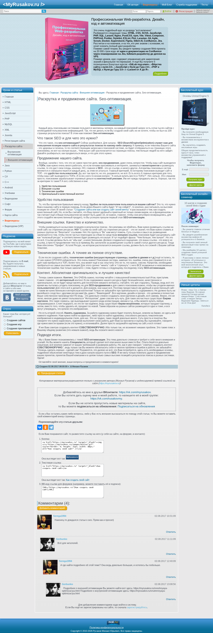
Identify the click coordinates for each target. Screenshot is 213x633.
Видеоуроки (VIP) (14, 226)
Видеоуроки (11, 198)
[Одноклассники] (45, 427)
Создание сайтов (16, 320)
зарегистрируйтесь (137, 607)
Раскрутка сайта (13, 146)
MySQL (8, 124)
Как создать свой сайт (77, 480)
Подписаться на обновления (136, 406)
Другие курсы (195, 185)
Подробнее (160, 73)
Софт (8, 204)
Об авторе (133, 4)
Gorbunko (61, 539)
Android (9, 187)
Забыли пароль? (203, 10)
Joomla (8, 135)
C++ (7, 182)
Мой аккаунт (22, 294)
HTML (8, 102)
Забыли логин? (202, 12)
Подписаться (21, 252)
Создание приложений (19, 328)
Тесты (204, 4)
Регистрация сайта (15, 141)
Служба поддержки (186, 4)
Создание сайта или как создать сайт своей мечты (102, 209)
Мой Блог (167, 4)
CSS (7, 108)
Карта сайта (11, 215)
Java (7, 165)
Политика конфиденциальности (107, 627)
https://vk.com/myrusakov (135, 392)
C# (6, 176)
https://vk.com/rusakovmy (106, 398)
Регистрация (186, 11)
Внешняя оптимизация (20, 160)
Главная (118, 4)
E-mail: (185, 169)
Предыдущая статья (52, 373)
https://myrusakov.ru (109, 383)
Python (8, 171)
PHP (7, 119)
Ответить (171, 532)
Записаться (195, 271)
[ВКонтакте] (39, 427)
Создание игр (14, 324)
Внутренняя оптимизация (15, 153)
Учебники (10, 193)
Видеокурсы (150, 4)
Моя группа (22, 298)
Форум (8, 209)
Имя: (184, 174)
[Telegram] (51, 427)
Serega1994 (59, 516)
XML (7, 130)
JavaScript (10, 113)
